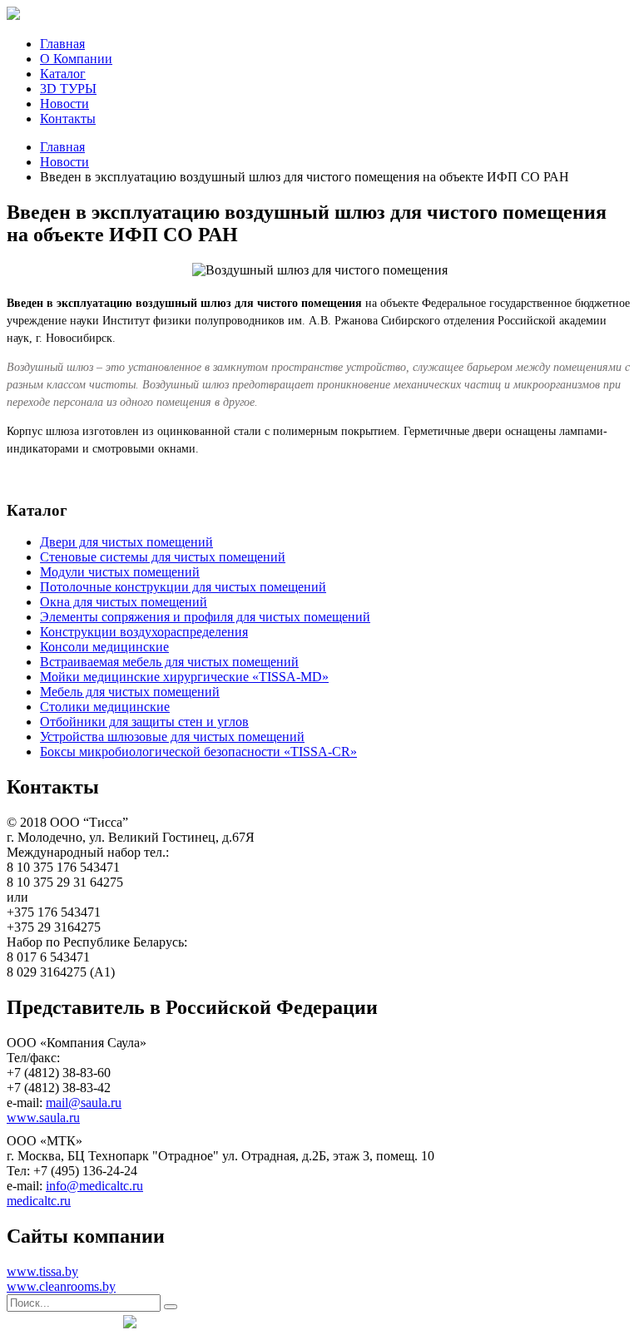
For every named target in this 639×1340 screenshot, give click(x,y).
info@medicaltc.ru (94, 1186)
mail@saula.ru (83, 1102)
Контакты (68, 118)
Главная (62, 44)
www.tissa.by (42, 1271)
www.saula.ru (43, 1117)
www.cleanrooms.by (61, 1286)
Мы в (60, 1322)
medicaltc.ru (39, 1201)
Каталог (63, 74)
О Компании (76, 59)
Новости (64, 103)
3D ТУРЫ (68, 89)
